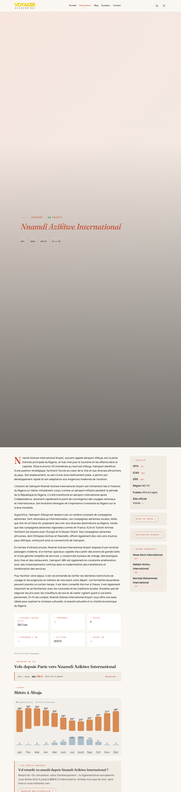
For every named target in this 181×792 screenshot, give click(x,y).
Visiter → (138, 503)
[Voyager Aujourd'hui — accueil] (25, 6)
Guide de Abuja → (146, 519)
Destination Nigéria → (149, 535)
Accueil (72, 5)
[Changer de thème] (157, 6)
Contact (117, 5)
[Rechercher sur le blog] (164, 6)
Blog (96, 5)
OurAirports (35, 653)
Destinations (85, 5)
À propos (105, 5)
